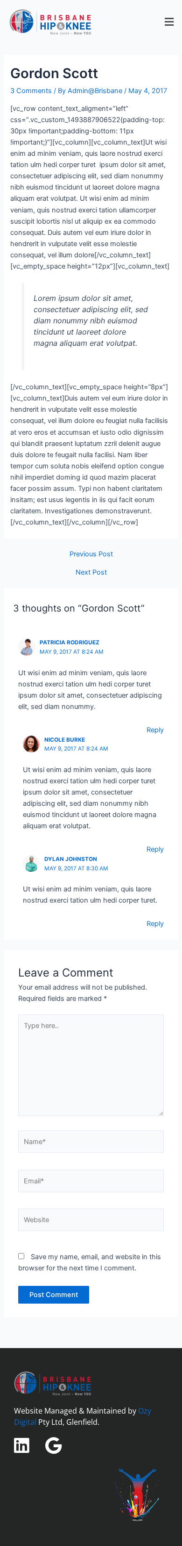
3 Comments (31, 91)
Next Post (91, 572)
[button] (169, 21)
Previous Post (91, 554)
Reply (155, 730)
